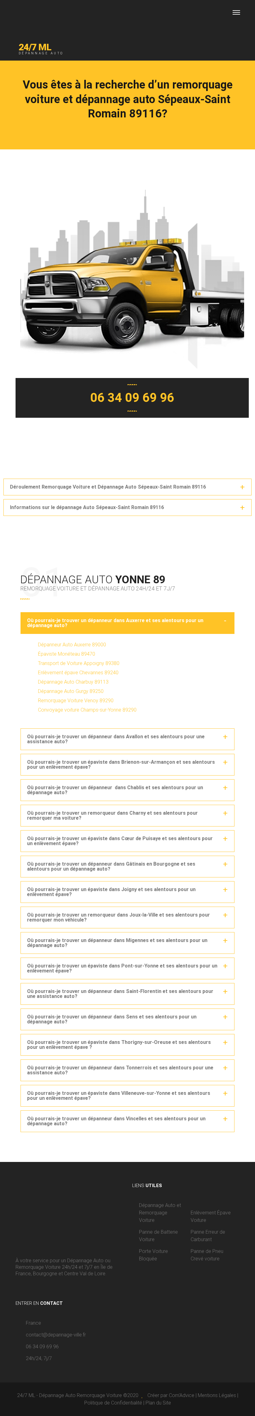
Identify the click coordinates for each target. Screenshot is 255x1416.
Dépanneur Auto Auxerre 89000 (72, 645)
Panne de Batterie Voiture (158, 1235)
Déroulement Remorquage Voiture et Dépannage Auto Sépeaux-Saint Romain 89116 (108, 487)
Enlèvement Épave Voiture (211, 1216)
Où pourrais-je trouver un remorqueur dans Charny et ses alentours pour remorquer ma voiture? (112, 815)
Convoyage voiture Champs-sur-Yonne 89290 (87, 710)
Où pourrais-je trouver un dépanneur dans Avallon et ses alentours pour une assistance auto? (116, 739)
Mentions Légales (217, 1395)
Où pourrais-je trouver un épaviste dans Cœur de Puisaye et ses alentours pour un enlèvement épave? (120, 840)
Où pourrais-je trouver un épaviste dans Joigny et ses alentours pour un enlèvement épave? (111, 891)
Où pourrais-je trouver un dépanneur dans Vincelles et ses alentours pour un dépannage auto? (116, 1121)
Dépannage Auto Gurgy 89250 (71, 691)
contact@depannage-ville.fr (56, 1335)
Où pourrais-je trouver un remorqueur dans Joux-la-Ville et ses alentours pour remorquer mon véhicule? (118, 917)
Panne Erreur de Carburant (208, 1235)
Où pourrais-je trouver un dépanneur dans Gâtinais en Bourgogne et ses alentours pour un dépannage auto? (111, 866)
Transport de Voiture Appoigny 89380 (78, 663)
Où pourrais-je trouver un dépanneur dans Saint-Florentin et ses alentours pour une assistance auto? (120, 993)
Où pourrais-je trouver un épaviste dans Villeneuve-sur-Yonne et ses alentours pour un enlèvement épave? (118, 1095)
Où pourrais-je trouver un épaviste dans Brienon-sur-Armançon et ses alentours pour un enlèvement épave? (121, 764)
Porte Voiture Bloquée (153, 1255)
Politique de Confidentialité (113, 1403)
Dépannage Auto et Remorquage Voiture (160, 1212)
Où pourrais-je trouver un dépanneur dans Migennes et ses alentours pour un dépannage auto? (117, 942)
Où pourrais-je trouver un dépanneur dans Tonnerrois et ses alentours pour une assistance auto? (120, 1070)
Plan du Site (158, 1403)
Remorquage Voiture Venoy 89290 (76, 700)
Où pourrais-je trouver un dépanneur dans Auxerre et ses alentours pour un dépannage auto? (115, 622)
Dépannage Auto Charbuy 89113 (73, 682)
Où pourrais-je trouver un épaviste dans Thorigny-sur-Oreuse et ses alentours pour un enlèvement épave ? (119, 1044)
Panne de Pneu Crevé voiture (207, 1255)
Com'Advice (181, 1395)
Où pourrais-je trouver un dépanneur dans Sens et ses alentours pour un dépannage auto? (112, 1019)
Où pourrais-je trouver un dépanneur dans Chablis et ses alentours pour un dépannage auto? (115, 790)
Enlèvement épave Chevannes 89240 (78, 673)
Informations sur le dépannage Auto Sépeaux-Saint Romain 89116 (87, 507)
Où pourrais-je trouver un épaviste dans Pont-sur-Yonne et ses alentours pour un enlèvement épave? (122, 968)
